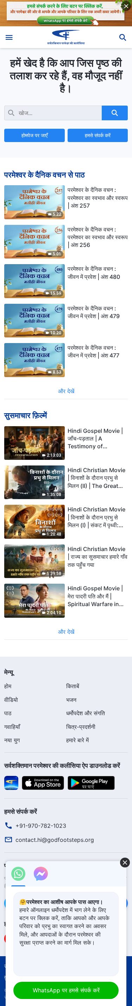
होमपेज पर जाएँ (34, 135)
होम (7, 686)
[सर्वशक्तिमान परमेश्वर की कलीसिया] (66, 37)
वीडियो (11, 699)
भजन (71, 699)
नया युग (12, 740)
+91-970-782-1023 (40, 825)
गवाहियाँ (12, 726)
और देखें (66, 391)
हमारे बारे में (77, 740)
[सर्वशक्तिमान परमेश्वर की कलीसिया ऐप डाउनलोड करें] (11, 782)
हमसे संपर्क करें (98, 135)
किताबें (72, 686)
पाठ (8, 713)
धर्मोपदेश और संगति (85, 713)
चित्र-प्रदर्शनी (80, 726)
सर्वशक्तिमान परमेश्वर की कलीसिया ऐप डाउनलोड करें (62, 765)
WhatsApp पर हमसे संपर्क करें (66, 990)
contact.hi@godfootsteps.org (54, 839)
